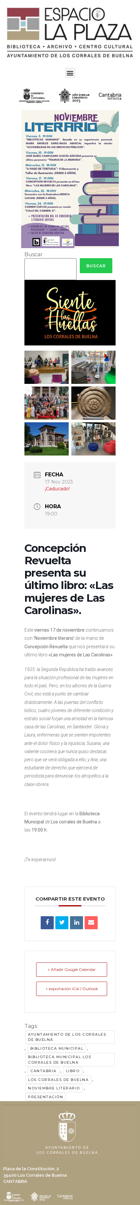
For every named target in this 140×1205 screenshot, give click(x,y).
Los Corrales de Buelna (58, 1079)
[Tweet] (61, 922)
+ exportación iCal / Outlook (72, 988)
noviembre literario (54, 1088)
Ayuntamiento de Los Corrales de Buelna (67, 1037)
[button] (70, 72)
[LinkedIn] (76, 922)
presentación (45, 1097)
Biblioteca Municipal (56, 1048)
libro (73, 1071)
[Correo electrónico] (91, 922)
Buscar (33, 254)
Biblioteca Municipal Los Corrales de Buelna (59, 1060)
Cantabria (43, 1071)
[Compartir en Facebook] (47, 922)
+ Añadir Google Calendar (72, 969)
